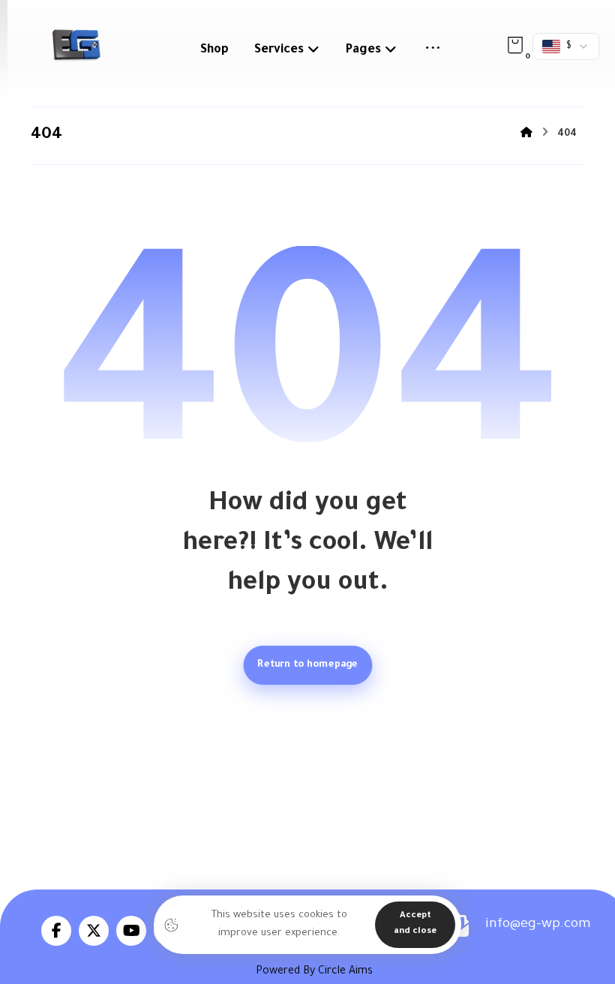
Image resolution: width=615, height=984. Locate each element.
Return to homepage (307, 664)
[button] (432, 50)
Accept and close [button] (415, 924)
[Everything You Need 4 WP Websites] (76, 45)
